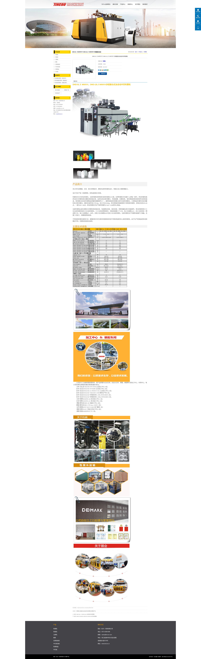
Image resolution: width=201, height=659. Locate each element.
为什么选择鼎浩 (106, 4)
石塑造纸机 (57, 64)
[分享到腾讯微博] (104, 70)
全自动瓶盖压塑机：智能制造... (60, 80)
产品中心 (122, 4)
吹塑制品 (57, 69)
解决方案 (115, 4)
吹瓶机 (56, 57)
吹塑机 (56, 54)
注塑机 (56, 59)
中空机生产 (57, 93)
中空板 (56, 71)
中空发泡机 (57, 66)
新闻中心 (130, 4)
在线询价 (102, 73)
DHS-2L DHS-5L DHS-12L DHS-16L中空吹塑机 (86, 616)
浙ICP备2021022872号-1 (167, 656)
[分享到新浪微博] (102, 70)
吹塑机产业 (93, 611)
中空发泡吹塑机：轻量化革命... (60, 82)
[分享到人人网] (106, 70)
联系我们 (145, 4)
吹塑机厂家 (66, 90)
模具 (56, 62)
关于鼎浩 (137, 4)
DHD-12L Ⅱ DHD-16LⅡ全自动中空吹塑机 (85, 614)
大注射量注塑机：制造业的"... (60, 78)
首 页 (136, 51)
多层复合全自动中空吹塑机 (85, 611)
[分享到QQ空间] (100, 70)
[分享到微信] (107, 70)
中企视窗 (156, 656)
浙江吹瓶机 (57, 90)
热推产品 (67, 656)
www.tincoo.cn (59, 114)
